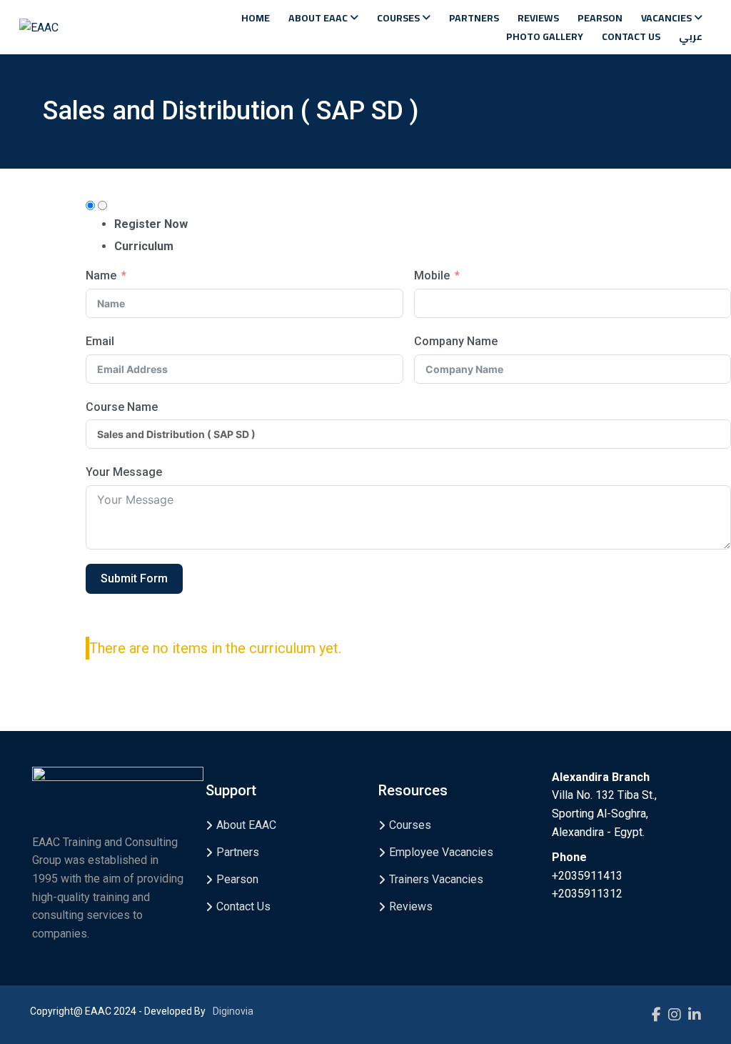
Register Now (151, 224)
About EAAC (319, 18)
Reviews (538, 18)
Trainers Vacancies (436, 879)
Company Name (456, 341)
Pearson (600, 18)
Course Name (122, 407)
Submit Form (134, 578)
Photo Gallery (544, 36)
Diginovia (233, 1011)
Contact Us (631, 36)
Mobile (432, 275)
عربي (690, 36)
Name (101, 275)
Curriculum (143, 246)
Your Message (124, 472)
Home (255, 18)
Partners (474, 18)
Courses (399, 18)
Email (100, 341)
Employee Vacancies (441, 852)
